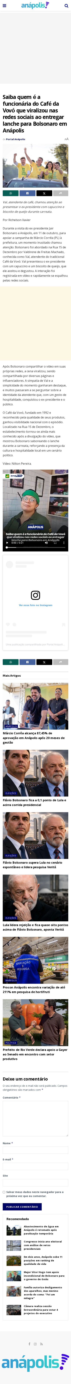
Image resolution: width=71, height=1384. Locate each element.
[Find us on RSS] (41, 1344)
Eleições (11, 793)
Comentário (12, 1097)
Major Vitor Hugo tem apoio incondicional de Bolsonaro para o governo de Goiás (44, 1276)
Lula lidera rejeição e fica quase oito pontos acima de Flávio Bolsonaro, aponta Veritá (35, 928)
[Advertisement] (35, 48)
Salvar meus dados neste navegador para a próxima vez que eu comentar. (35, 1194)
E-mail (8, 1159)
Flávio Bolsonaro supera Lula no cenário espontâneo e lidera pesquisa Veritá (32, 865)
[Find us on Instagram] (35, 1344)
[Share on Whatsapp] (11, 193)
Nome (8, 1143)
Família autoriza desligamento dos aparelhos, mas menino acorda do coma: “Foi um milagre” (43, 1293)
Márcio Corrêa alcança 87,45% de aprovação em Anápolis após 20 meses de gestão (33, 738)
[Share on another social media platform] (60, 193)
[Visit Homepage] (35, 5)
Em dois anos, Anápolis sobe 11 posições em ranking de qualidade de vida (43, 1260)
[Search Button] (66, 5)
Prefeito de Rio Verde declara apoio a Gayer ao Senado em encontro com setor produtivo (35, 1055)
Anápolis (11, 726)
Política (11, 1042)
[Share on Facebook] (27, 193)
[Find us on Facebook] (29, 1344)
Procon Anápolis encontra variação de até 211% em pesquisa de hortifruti (34, 990)
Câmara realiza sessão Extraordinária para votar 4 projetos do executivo (41, 1310)
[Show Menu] (4, 5)
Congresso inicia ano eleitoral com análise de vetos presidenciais (43, 1245)
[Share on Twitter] (44, 193)
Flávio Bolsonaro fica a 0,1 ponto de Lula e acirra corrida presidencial (34, 803)
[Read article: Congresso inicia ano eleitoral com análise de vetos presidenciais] (14, 1245)
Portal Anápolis (15, 139)
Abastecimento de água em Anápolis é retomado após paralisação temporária (41, 1230)
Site (5, 1175)
